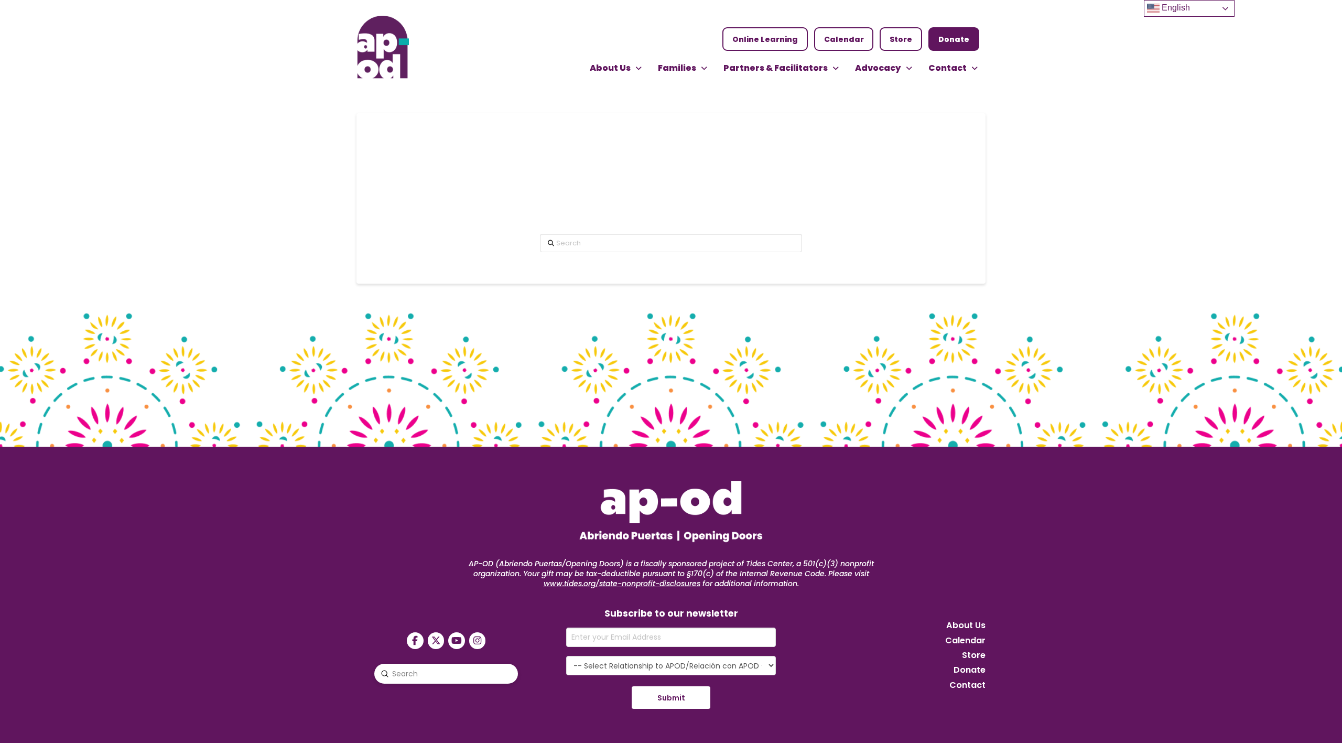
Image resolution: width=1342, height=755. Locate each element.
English (1175, 7)
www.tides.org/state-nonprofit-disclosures (622, 583)
